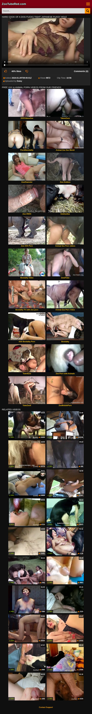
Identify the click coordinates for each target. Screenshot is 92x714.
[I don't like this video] (27, 71)
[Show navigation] (88, 4)
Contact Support (46, 707)
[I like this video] (6, 71)
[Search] (87, 11)
